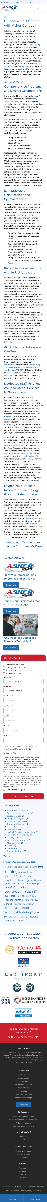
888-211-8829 (30, 1037)
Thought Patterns (15, 851)
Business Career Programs (23, 1116)
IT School (28, 891)
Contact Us (23, 1136)
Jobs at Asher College (23, 1097)
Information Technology (18, 834)
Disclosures (23, 1104)
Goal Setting (13, 829)
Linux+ (18, 895)
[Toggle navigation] (43, 7)
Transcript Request (23, 1151)
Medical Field (13, 842)
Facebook (23, 1168)
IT (21, 891)
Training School (20, 916)
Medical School (29, 896)
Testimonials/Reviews (23, 1084)
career (34, 861)
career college (10, 866)
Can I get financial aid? (16, 667)
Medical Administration (18, 840)
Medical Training (13, 899)
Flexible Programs (24, 876)
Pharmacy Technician (23, 903)
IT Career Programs (23, 1123)
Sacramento (12, 848)
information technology (15, 889)
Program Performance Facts (23, 1094)
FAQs (23, 1139)
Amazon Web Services (14, 861)
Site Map (38, 1190)
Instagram (23, 1171)
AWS (27, 861)
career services (14, 815)
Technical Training (17, 912)
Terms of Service (12, 1190)
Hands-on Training (16, 880)
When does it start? (14, 673)
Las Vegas (11, 837)
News (9, 845)
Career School (24, 866)
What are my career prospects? (19, 670)
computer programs (16, 818)
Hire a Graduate (23, 1154)
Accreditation (23, 1087)
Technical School (16, 907)
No (14, 752)
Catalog (23, 1091)
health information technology (21, 832)
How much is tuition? (15, 664)
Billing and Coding (15, 810)
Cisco (21, 872)
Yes (7, 752)
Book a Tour (23, 1081)
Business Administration (18, 813)
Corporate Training (16, 824)
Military (27, 899)
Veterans (33, 916)
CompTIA (9, 876)
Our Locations (23, 1075)
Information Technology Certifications (23, 1119)
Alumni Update (23, 1157)
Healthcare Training (23, 883)
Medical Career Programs (23, 1126)
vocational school (13, 919)
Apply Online (23, 1078)
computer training (15, 821)
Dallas (9, 826)
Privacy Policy (26, 1190)
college (28, 872)
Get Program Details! (23, 796)
